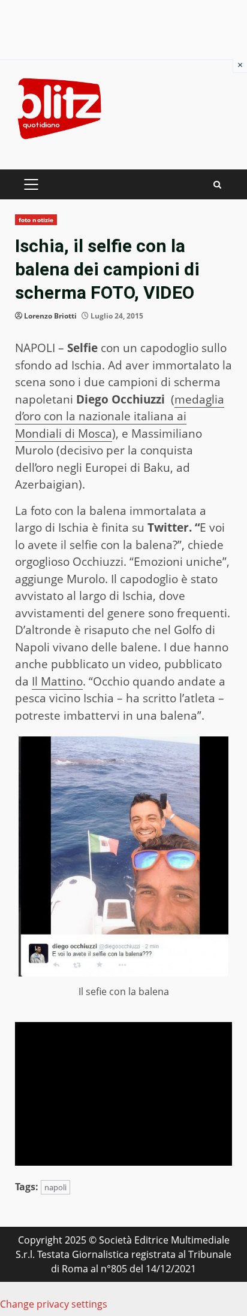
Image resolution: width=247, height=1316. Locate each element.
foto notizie (36, 220)
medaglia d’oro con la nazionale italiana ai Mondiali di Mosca (119, 416)
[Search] (217, 184)
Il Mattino (57, 681)
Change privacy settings (53, 1304)
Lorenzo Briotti (50, 316)
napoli (55, 1187)
